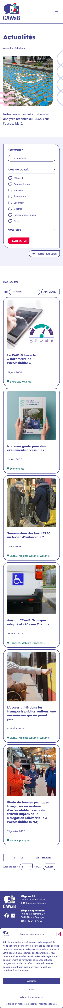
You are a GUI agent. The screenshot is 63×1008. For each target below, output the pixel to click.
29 (37, 857)
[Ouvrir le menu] (56, 11)
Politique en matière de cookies (21, 1003)
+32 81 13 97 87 (34, 920)
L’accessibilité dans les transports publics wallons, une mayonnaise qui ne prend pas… (31, 713)
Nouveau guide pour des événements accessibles (26, 448)
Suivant (46, 857)
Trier (5, 291)
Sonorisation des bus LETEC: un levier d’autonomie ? (29, 535)
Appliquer (50, 292)
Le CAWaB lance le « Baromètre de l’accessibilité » (21, 359)
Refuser (31, 989)
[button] (58, 934)
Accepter (31, 981)
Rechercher (19, 240)
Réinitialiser (47, 253)
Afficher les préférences (31, 997)
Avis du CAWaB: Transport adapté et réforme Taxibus (28, 622)
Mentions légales (48, 1003)
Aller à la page (10, 866)
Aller (49, 866)
